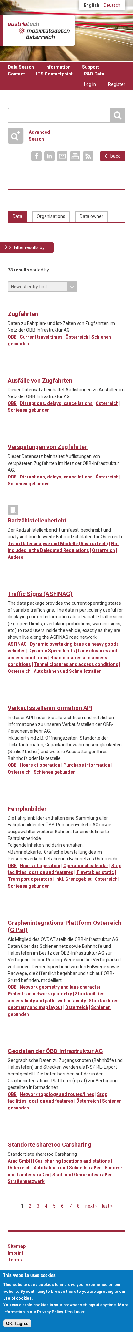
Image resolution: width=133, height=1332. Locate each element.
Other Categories (13, 510)
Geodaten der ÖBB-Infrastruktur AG (55, 1051)
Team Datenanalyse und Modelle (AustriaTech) (58, 543)
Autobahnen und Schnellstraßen (68, 671)
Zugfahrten (23, 313)
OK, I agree (17, 1323)
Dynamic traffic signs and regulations (13, 584)
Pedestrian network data (26, 912)
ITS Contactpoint (54, 73)
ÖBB (12, 336)
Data (17, 216)
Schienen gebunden (29, 410)
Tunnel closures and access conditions (76, 664)
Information (58, 67)
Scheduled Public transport (13, 370)
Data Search (21, 67)
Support (90, 67)
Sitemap (17, 1246)
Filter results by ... (31, 247)
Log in (90, 84)
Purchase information (86, 765)
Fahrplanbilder (27, 808)
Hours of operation (40, 765)
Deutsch (112, 5)
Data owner (91, 216)
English (91, 5)
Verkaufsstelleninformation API (50, 708)
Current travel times (41, 336)
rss (88, 156)
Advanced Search (31, 136)
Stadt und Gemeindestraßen (82, 1174)
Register (116, 84)
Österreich (77, 336)
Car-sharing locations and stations (72, 1161)
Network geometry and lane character (60, 987)
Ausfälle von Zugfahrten (40, 380)
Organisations (51, 216)
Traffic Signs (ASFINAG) (40, 594)
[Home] (39, 30)
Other (13, 436)
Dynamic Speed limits (51, 650)
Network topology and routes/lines (57, 1094)
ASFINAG (17, 644)
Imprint (15, 1253)
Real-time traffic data (13, 303)
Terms (15, 1259)
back (115, 156)
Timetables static (95, 872)
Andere (15, 557)
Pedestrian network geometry (40, 993)
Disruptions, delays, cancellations (56, 403)
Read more (75, 1311)
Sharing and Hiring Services (13, 1134)
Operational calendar (85, 865)
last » (107, 1206)
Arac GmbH (20, 1161)
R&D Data (94, 73)
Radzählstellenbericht (37, 520)
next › (91, 1206)
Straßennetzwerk (26, 1181)
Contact (16, 73)
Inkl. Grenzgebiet (73, 879)
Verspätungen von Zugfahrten (48, 446)
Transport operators (30, 879)
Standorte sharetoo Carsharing (49, 1144)
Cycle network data (13, 912)
